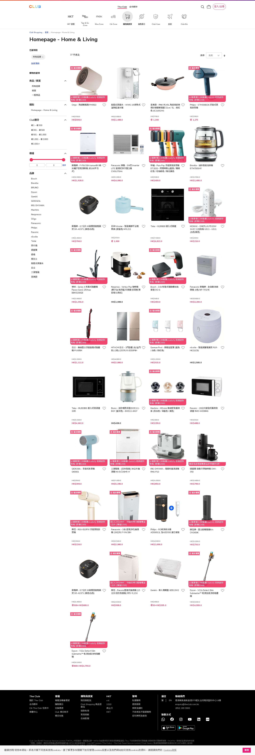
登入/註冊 (219, 6)
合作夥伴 (133, 6)
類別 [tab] (31, 104)
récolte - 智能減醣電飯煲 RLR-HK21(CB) (204, 349)
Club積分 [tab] (34, 120)
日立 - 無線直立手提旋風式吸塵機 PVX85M (86, 349)
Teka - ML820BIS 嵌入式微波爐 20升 (86, 410)
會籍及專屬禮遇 (62, 700)
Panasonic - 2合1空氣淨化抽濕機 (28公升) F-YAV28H (125, 531)
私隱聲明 (136, 700)
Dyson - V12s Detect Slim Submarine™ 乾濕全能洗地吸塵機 (204, 593)
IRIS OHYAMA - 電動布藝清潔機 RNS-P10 (165, 470)
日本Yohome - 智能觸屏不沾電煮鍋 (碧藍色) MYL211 (125, 228)
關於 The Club (36, 700)
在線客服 (85, 718)
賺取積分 (59, 704)
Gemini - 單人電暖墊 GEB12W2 (165, 590)
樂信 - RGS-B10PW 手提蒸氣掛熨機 (86, 531)
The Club (122, 6)
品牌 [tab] (31, 173)
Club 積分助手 (61, 712)
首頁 (46, 32)
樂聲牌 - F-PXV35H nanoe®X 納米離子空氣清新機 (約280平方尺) (86, 168)
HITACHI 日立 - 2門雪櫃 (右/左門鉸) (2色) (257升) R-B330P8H (125, 349)
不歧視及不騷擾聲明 (141, 712)
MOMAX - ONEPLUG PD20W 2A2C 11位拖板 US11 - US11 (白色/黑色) (203, 229)
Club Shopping (35, 32)
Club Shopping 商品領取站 (91, 705)
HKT (108, 712)
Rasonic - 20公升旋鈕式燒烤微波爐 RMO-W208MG (204, 410)
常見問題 (85, 714)
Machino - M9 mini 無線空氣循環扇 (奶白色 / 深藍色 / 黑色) (165, 410)
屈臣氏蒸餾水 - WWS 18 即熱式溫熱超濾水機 (125, 106)
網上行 (109, 708)
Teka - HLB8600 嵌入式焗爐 (163, 226)
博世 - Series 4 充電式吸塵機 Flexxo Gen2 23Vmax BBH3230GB (85, 290)
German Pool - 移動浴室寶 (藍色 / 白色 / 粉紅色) (165, 349)
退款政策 (85, 710)
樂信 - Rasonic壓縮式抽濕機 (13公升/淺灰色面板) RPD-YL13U (125, 592)
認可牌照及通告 (139, 715)
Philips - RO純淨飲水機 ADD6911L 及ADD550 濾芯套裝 (165, 531)
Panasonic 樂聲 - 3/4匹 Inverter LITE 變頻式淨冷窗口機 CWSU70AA (125, 168)
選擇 (64, 165)
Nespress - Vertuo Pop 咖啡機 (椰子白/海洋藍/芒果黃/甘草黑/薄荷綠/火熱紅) (125, 290)
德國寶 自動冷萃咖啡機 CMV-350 (203, 470)
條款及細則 (137, 708)
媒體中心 (33, 712)
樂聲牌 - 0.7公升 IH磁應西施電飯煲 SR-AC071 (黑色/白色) (86, 228)
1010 (108, 704)
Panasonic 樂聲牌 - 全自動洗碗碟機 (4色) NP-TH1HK (204, 288)
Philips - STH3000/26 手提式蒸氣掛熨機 (204, 106)
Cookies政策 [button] (170, 750)
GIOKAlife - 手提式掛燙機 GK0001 (83, 470)
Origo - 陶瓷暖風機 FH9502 (84, 104)
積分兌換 (59, 715)
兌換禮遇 (59, 708)
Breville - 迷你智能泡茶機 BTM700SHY (201, 167)
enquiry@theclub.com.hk (187, 704)
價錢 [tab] (31, 153)
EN (170, 700)
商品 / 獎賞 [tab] (35, 80)
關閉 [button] (247, 750)
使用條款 (136, 704)
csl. (108, 700)
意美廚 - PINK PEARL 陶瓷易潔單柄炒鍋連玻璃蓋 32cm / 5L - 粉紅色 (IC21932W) (165, 107)
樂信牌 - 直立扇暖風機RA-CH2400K (202, 531)
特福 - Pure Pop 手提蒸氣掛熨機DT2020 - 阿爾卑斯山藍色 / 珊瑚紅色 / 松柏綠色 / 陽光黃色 (165, 168)
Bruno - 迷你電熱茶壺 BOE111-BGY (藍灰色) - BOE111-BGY (125, 410)
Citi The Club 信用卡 (39, 708)
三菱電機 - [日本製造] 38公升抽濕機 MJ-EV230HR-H (125, 470)
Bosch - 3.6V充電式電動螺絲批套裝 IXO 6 (164, 288)
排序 (202, 55)
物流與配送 (86, 700)
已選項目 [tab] (33, 50)
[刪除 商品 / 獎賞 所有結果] (43, 57)
